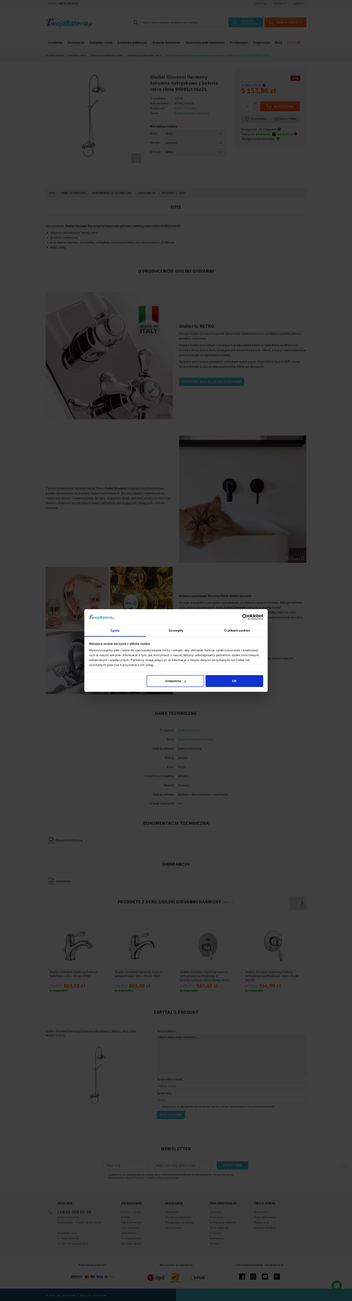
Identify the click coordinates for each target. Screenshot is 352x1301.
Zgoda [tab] (115, 630)
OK (234, 681)
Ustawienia (173, 681)
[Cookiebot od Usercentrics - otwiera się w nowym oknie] (245, 617)
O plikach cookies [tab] (237, 630)
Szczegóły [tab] (176, 630)
